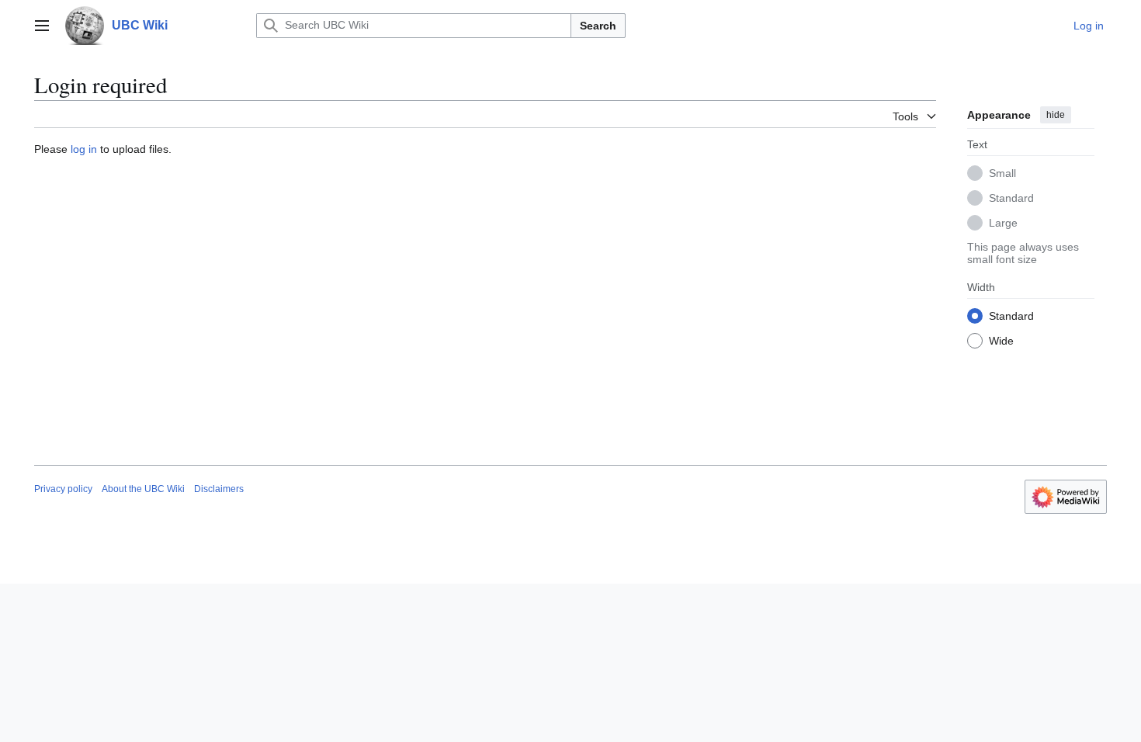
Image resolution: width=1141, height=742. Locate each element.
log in (84, 149)
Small (1002, 173)
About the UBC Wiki (143, 489)
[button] (41, 25)
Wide (1001, 341)
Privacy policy (63, 489)
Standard (1011, 198)
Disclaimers (219, 489)
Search (598, 25)
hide (1055, 114)
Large (1003, 223)
